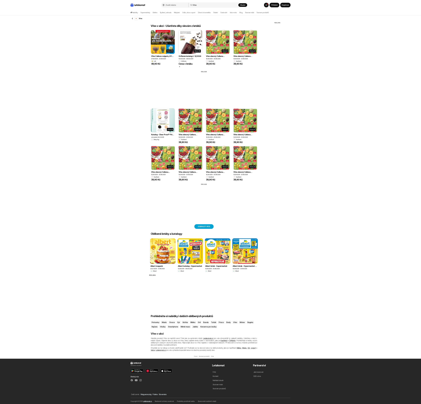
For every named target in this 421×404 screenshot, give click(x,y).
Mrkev (242, 322)
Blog (241, 12)
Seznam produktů (263, 12)
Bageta (250, 322)
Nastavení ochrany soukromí (164, 401)
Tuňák (213, 322)
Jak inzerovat (258, 372)
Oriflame (232, 340)
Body (228, 322)
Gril (199, 322)
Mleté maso (185, 327)
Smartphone (173, 327)
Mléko (192, 322)
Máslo (164, 322)
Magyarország (146, 394)
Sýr (178, 322)
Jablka (195, 327)
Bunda (205, 322)
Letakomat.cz (208, 338)
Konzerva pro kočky (208, 327)
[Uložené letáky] (266, 5)
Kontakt (215, 376)
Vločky (162, 327)
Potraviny (155, 322)
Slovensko (163, 394)
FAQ (214, 372)
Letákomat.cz (147, 401)
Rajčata (154, 327)
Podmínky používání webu (186, 401)
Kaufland (223, 340)
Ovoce (172, 322)
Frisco (221, 322)
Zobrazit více (204, 226)
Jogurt (253, 348)
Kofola (185, 322)
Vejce (153, 350)
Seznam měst (249, 12)
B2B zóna (257, 376)
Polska (155, 394)
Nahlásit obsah (218, 380)
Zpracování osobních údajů (207, 401)
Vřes (235, 322)
